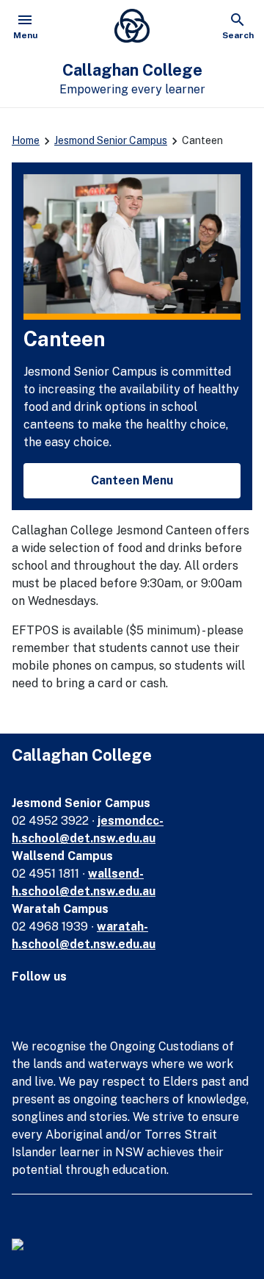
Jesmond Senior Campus (110, 140)
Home (26, 140)
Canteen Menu (132, 480)
